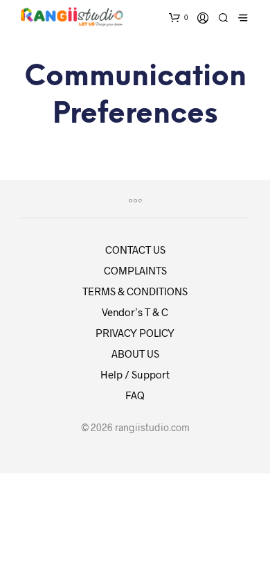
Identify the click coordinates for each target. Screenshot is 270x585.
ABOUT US (135, 353)
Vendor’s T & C (135, 312)
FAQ (135, 395)
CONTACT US (135, 249)
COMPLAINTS (135, 270)
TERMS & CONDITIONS (135, 291)
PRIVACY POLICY (135, 332)
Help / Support (135, 374)
